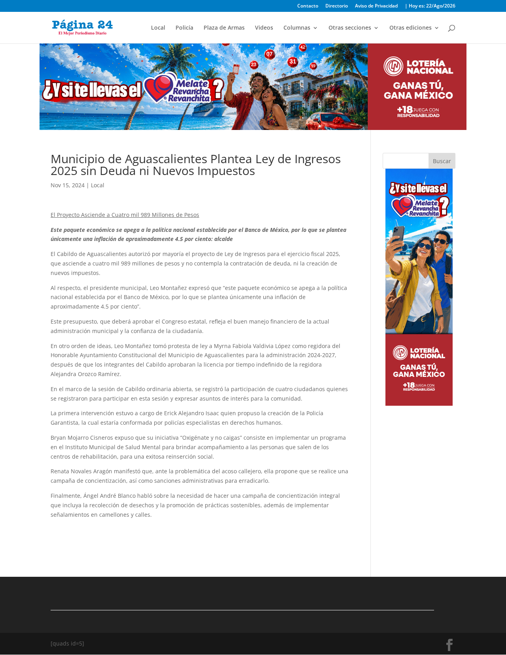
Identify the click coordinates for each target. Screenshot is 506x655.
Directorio (336, 6)
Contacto (307, 6)
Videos (264, 28)
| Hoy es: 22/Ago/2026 (430, 6)
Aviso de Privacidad (376, 6)
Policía (184, 28)
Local (158, 28)
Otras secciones (350, 28)
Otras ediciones (410, 28)
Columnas (296, 28)
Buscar (442, 161)
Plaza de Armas (224, 28)
